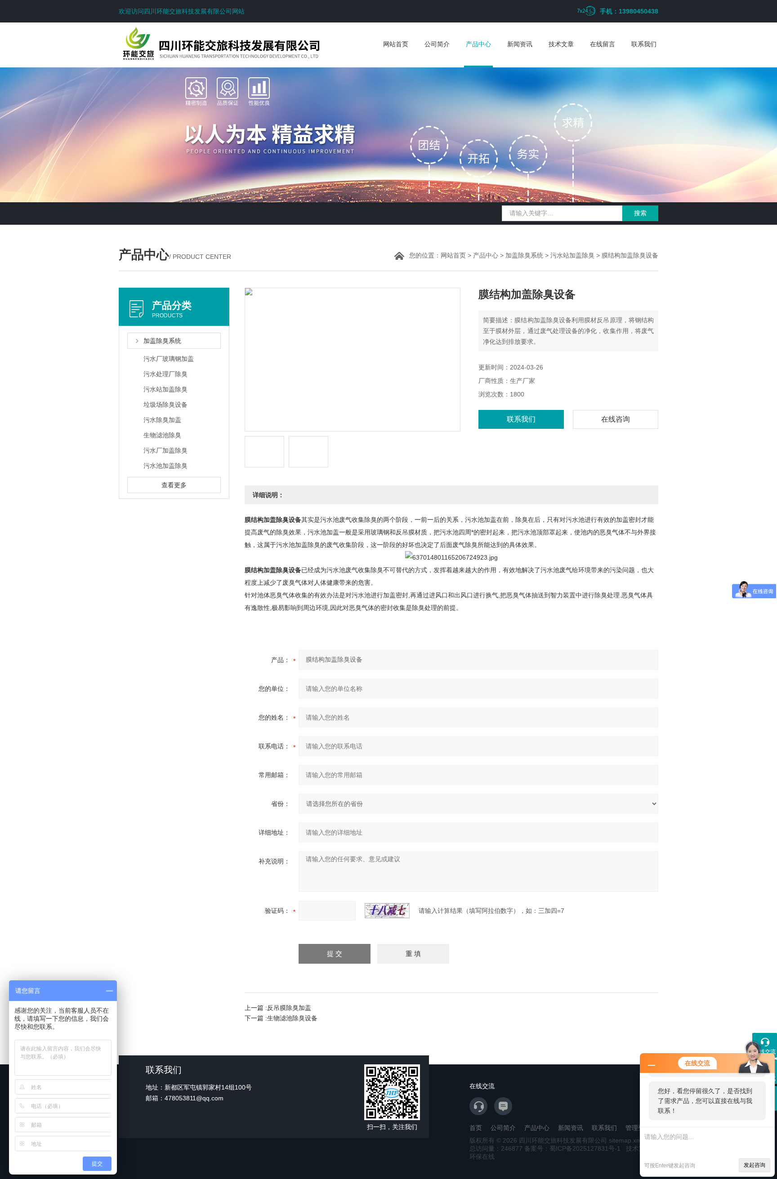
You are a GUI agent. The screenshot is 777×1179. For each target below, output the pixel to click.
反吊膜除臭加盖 (289, 1007)
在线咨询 (615, 419)
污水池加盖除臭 (165, 465)
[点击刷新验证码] (387, 910)
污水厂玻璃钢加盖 (168, 358)
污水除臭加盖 (162, 419)
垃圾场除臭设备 (165, 404)
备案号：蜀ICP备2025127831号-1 (572, 1148)
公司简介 (437, 44)
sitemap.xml (626, 1140)
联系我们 (643, 44)
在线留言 (602, 44)
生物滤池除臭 (162, 435)
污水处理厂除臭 (165, 374)
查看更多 (174, 485)
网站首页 (395, 44)
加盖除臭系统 (524, 255)
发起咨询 (754, 1165)
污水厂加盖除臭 (165, 450)
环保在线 (482, 1156)
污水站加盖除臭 (572, 255)
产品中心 (478, 44)
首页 (475, 1127)
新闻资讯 (519, 44)
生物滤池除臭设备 (292, 1018)
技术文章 (561, 44)
